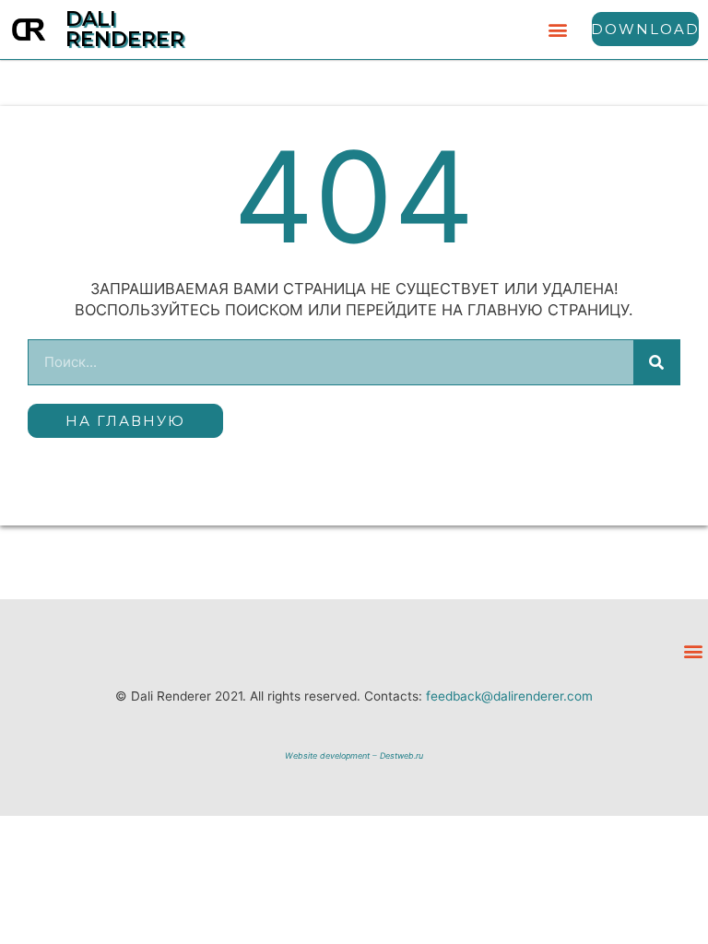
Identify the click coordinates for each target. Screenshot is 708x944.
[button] (558, 29)
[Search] (656, 362)
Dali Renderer (124, 28)
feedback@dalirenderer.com (509, 696)
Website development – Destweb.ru (354, 755)
